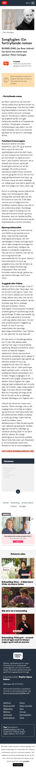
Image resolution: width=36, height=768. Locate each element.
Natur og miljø (26, 705)
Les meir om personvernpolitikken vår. (17, 692)
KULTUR (5, 503)
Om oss (23, 712)
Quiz (22, 708)
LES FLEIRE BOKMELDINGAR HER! (18, 450)
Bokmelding (15, 503)
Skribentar (7, 715)
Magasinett (8, 708)
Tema (22, 718)
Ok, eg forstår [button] (18, 765)
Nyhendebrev (9, 718)
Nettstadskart (25, 715)
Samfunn (7, 702)
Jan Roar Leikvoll (27, 503)
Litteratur (13, 506)
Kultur (22, 702)
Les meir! (26, 761)
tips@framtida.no (10, 729)
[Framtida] (4, 3)
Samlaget (22, 506)
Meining (6, 712)
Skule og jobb (9, 705)
